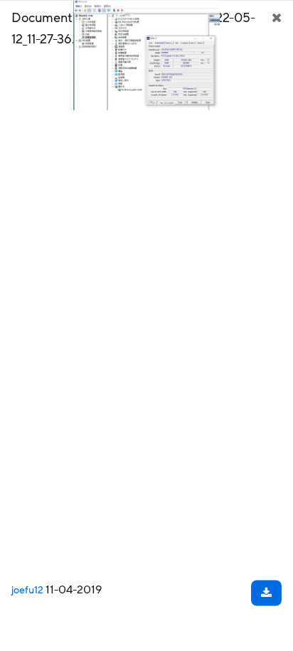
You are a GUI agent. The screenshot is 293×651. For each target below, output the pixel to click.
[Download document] (266, 592)
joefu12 (27, 589)
